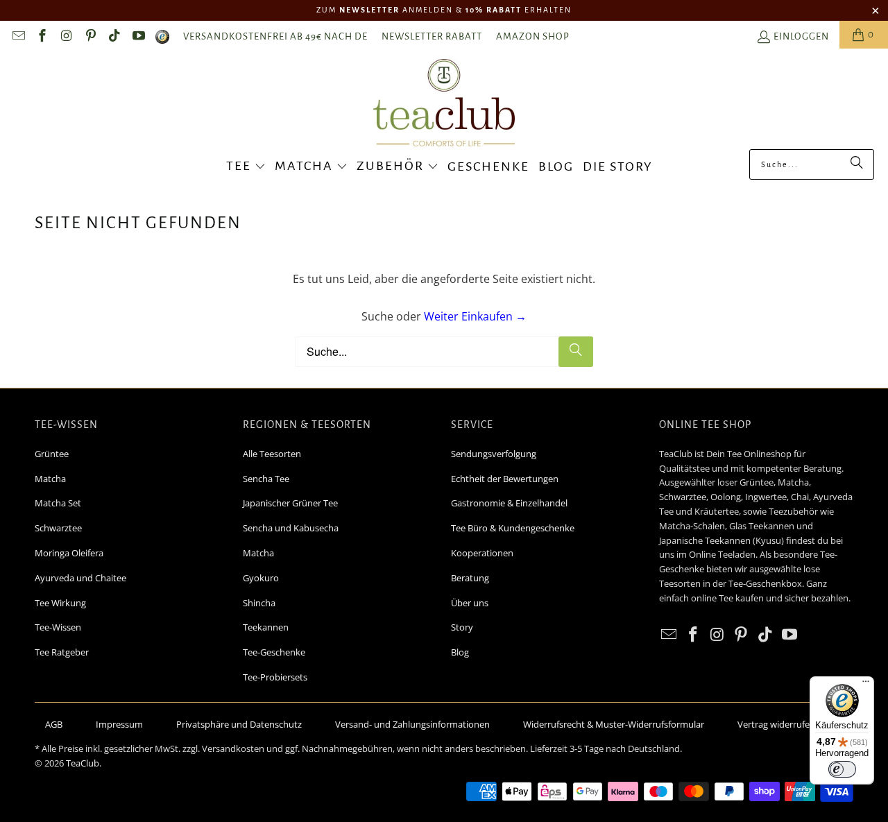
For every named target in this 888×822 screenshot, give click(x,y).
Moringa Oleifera (69, 553)
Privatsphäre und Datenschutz (239, 724)
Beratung (470, 578)
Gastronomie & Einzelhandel (509, 503)
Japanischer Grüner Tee (290, 503)
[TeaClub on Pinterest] (90, 38)
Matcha (50, 478)
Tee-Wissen (58, 627)
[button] (246, 167)
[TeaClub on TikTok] (114, 38)
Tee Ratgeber (62, 652)
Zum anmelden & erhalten (444, 10)
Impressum (119, 724)
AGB (53, 724)
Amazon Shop (533, 36)
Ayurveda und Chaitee (80, 578)
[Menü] (865, 684)
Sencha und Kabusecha (291, 528)
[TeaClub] (444, 104)
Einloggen (801, 36)
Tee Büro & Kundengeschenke (512, 528)
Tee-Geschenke (274, 652)
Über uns (469, 603)
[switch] (842, 769)
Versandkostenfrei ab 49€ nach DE (275, 36)
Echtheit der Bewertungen (504, 478)
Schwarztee (58, 528)
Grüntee (52, 453)
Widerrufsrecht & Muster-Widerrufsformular (613, 724)
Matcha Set (58, 503)
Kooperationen (482, 553)
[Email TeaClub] (17, 38)
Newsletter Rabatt (432, 36)
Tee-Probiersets (275, 677)
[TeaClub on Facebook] (42, 38)
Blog (460, 652)
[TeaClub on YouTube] (137, 38)
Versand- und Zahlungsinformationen (412, 724)
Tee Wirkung (60, 603)
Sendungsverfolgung (493, 453)
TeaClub (82, 763)
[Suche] (856, 164)
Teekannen (266, 627)
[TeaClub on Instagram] (65, 38)
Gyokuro (261, 578)
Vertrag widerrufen (776, 724)
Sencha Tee (266, 478)
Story (462, 627)
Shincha (259, 603)
